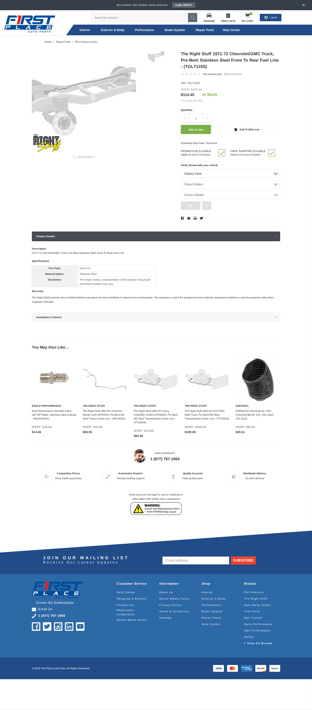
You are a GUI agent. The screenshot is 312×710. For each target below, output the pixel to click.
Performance (144, 30)
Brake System (175, 30)
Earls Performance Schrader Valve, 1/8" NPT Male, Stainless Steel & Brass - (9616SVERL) (54, 414)
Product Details (45, 236)
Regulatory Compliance (126, 612)
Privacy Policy (170, 605)
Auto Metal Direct (257, 605)
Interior (85, 30)
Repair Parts (205, 30)
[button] (209, 17)
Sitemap (165, 617)
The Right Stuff (255, 598)
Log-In (273, 17)
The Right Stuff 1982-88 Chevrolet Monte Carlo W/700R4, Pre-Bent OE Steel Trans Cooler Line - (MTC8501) (104, 414)
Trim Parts (252, 611)
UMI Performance (257, 630)
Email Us (45, 609)
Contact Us (125, 605)
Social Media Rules (132, 619)
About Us (166, 592)
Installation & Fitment (49, 317)
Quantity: (187, 110)
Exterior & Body (112, 30)
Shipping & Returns (132, 598)
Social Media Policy (174, 598)
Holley (249, 636)
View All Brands (260, 643)
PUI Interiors (254, 592)
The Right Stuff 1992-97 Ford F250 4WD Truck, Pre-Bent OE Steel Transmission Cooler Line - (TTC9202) (207, 414)
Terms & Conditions (174, 611)
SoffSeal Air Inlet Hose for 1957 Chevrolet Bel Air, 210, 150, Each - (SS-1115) (255, 414)
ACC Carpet (253, 617)
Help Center (126, 592)
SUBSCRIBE (243, 560)
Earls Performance (258, 624)
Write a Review (233, 74)
